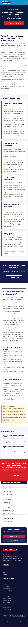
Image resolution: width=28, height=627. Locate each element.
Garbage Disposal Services (9, 513)
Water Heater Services (8, 491)
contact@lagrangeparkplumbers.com (10, 556)
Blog (3, 570)
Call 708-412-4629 (14, 277)
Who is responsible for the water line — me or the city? (13, 436)
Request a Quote (14, 540)
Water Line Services (7, 515)
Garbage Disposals (6, 603)
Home (9, 9)
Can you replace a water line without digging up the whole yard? (12, 441)
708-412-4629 (14, 60)
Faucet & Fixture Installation (9, 510)
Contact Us (5, 572)
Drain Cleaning (6, 488)
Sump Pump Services (7, 502)
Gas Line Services (7, 499)
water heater (4, 50)
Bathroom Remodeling (8, 518)
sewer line (11, 196)
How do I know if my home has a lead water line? (13, 447)
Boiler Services (6, 505)
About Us (4, 568)
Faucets (6, 371)
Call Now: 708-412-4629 (14, 23)
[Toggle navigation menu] (25, 2)
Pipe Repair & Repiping (8, 507)
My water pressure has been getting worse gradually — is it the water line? (13, 452)
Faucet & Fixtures (6, 602)
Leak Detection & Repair (8, 496)
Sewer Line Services (7, 494)
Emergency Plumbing (7, 486)
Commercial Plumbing (7, 523)
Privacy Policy (5, 574)
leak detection (15, 79)
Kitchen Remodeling (7, 521)
